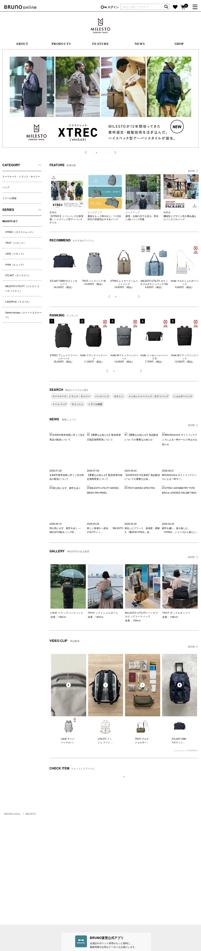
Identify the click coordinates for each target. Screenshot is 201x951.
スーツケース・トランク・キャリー (21, 176)
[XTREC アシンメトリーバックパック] (63, 336)
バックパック (102, 396)
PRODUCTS (61, 43)
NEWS (140, 43)
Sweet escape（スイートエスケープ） (23, 315)
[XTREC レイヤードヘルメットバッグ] (124, 262)
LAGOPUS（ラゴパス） (18, 301)
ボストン (118, 396)
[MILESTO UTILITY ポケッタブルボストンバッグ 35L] (154, 262)
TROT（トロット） (15, 242)
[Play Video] (68, 685)
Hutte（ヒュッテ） (15, 264)
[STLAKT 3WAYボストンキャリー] (63, 262)
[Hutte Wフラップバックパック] (124, 336)
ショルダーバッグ (182, 396)
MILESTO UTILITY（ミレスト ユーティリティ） (22, 288)
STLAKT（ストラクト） (18, 275)
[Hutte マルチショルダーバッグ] (184, 262)
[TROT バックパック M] (94, 262)
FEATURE (100, 43)
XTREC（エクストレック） (20, 232)
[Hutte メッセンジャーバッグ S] (154, 336)
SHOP (179, 43)
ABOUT (22, 43)
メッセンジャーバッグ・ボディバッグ (148, 396)
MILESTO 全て (10, 221)
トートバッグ (59, 404)
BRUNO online (12, 813)
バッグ (5, 187)
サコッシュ (77, 404)
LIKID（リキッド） (15, 253)
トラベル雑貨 (9, 198)
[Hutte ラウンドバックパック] (94, 336)
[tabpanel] (100, 98)
